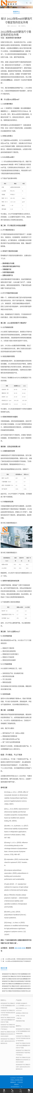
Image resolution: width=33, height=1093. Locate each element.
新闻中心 (16, 12)
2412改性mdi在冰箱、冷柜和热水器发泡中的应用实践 (18, 959)
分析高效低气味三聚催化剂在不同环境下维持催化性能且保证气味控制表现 (8, 1013)
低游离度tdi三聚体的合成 (22, 1013)
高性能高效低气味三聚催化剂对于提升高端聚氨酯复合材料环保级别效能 (8, 1006)
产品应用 (18, 1000)
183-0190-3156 (19, 948)
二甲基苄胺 (18, 1018)
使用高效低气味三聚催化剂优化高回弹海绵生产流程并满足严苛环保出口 (8, 1027)
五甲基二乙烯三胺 (20, 1015)
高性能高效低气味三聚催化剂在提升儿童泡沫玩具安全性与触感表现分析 (8, 1041)
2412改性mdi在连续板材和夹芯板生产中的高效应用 (18, 961)
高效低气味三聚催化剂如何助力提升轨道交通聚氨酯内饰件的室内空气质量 (8, 1020)
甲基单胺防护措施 (20, 1021)
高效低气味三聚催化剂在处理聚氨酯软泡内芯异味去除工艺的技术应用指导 (8, 1034)
